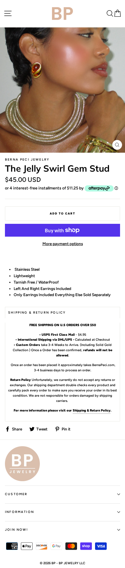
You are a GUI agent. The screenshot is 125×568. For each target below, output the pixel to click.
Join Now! (16, 530)
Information (19, 512)
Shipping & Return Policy (91, 410)
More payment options (62, 243)
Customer (16, 494)
